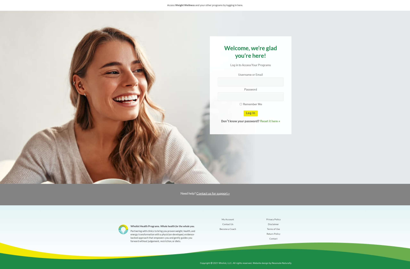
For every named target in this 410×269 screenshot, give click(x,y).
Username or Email (250, 74)
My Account (228, 219)
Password (250, 89)
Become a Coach (228, 229)
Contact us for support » (213, 193)
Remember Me (252, 104)
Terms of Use (273, 229)
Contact (273, 239)
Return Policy (273, 234)
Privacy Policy (273, 219)
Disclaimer (273, 224)
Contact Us (227, 224)
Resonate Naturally (281, 263)
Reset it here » (270, 121)
